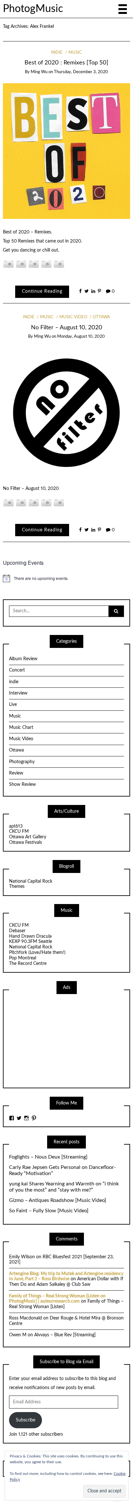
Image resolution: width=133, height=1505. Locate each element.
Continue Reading (42, 291)
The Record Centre (27, 963)
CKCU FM (19, 831)
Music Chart (21, 727)
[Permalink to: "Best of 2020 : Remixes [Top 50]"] (66, 151)
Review (16, 773)
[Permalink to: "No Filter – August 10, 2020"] (66, 411)
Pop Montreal (22, 958)
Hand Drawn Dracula (30, 936)
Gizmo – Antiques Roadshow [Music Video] (57, 1200)
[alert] (66, 578)
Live (13, 704)
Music (75, 53)
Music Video (73, 317)
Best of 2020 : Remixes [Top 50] (66, 62)
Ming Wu (39, 72)
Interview (18, 693)
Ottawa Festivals (25, 842)
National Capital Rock (30, 881)
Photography (22, 762)
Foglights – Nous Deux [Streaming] (48, 1157)
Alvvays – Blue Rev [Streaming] (65, 1335)
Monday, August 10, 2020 (81, 336)
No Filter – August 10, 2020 (66, 327)
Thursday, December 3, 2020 (81, 72)
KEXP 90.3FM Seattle (30, 941)
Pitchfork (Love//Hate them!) (37, 952)
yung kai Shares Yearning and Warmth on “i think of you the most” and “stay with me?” (64, 1187)
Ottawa (101, 317)
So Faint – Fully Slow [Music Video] (48, 1210)
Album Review (23, 659)
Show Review (22, 784)
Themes (17, 886)
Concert (17, 670)
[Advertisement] (57, 1040)
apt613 (16, 826)
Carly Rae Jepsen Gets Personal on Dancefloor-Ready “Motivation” (62, 1170)
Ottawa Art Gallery (27, 837)
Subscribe (25, 1420)
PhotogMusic (33, 9)
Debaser (17, 931)
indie (57, 53)
